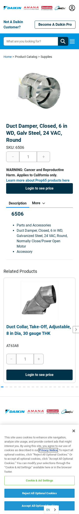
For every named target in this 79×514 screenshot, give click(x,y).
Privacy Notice (48, 450)
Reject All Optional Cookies (39, 493)
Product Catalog (26, 56)
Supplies (46, 56)
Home (8, 56)
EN (48, 509)
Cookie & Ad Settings (39, 480)
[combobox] (51, 509)
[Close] (74, 431)
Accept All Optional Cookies (39, 505)
